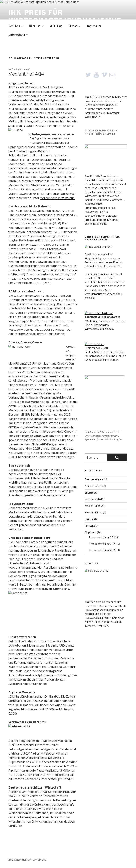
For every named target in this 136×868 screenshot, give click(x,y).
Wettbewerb (92, 499)
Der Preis (14, 25)
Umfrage (90, 525)
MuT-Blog (56, 25)
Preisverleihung (94, 479)
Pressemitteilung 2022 (102, 543)
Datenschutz (16, 34)
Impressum (94, 25)
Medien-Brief (92, 505)
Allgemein (91, 532)
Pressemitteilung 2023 (102, 550)
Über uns (34, 25)
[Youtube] (96, 74)
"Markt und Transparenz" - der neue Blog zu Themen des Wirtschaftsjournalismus (105, 324)
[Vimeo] (104, 74)
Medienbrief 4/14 (26, 74)
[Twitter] (88, 74)
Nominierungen (94, 485)
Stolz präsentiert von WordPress (26, 859)
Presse (73, 25)
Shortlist (90, 492)
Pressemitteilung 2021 (102, 537)
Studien (89, 519)
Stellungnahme (94, 512)
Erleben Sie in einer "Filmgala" (102, 351)
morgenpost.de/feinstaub (57, 198)
